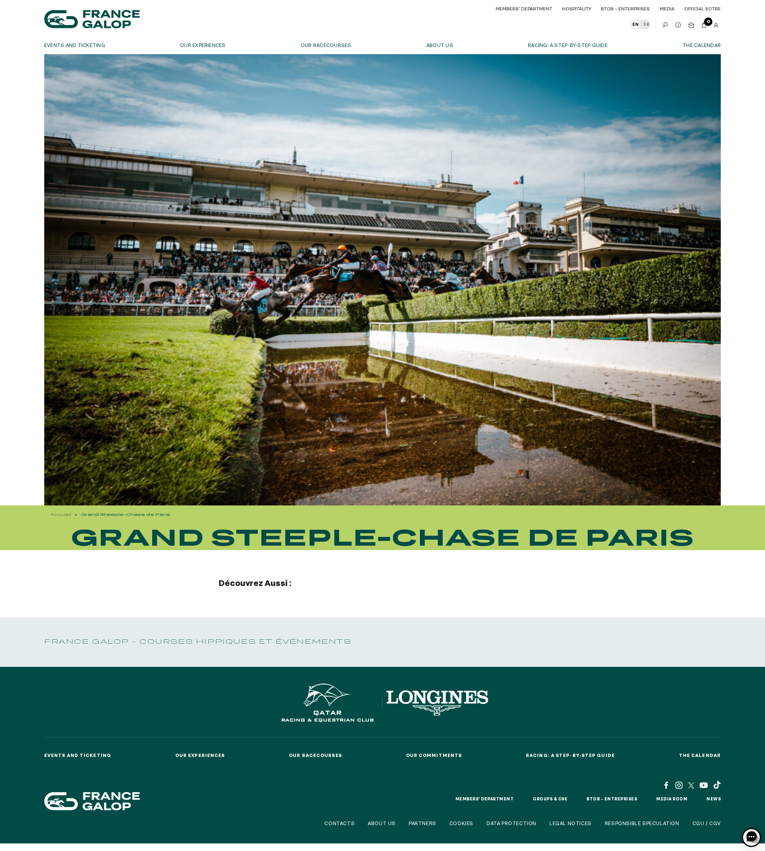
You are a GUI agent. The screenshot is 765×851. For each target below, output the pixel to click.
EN (635, 24)
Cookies (461, 823)
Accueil (60, 514)
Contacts (339, 823)
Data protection (511, 823)
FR (646, 24)
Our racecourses (326, 45)
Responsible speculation (642, 823)
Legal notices (570, 823)
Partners (422, 823)
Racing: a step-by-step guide (568, 45)
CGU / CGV (706, 823)
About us (439, 45)
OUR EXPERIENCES (203, 45)
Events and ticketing (74, 45)
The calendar (702, 45)
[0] (704, 24)
